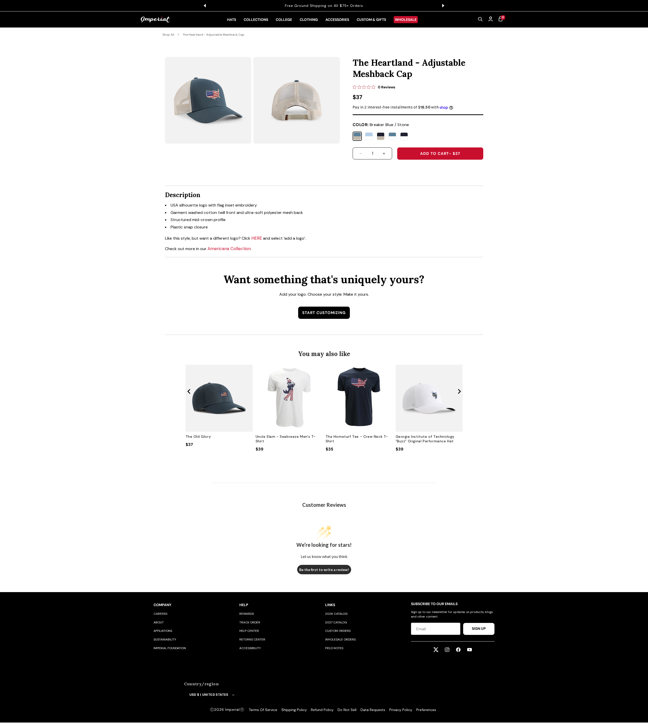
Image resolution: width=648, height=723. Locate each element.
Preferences (426, 709)
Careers (160, 614)
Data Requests (373, 709)
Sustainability (165, 639)
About (159, 622)
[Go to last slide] (189, 391)
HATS (231, 19)
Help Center (249, 631)
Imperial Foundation (170, 648)
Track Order (249, 622)
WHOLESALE (406, 19)
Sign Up (479, 628)
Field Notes (334, 648)
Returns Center (252, 639)
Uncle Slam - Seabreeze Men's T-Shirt (286, 438)
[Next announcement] (443, 5)
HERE (256, 238)
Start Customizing (324, 312)
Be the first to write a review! (324, 569)
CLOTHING (309, 19)
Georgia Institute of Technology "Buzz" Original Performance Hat (425, 438)
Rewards (246, 614)
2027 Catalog (336, 622)
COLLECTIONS (256, 19)
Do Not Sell (347, 709)
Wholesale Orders (340, 639)
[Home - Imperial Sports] (155, 20)
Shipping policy (294, 709)
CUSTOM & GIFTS (371, 19)
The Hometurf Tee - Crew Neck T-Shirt (357, 438)
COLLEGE (284, 19)
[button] (480, 19)
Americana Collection (229, 248)
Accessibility (250, 648)
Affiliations (163, 631)
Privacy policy (400, 709)
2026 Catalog (336, 614)
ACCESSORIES (337, 19)
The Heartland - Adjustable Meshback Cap (213, 35)
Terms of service (263, 709)
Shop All (168, 35)
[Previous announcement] (205, 5)
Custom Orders (338, 631)
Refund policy (322, 709)
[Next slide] (459, 391)
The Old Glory (198, 436)
